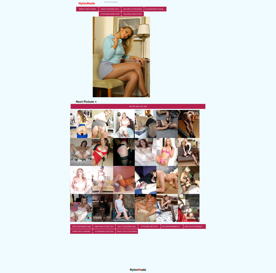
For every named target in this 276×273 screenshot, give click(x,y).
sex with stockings (132, 9)
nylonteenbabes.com (172, 226)
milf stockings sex (127, 226)
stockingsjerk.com (110, 14)
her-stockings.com (81, 226)
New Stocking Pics (110, 9)
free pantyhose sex (104, 226)
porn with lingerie (81, 231)
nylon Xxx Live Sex (138, 106)
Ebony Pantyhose (87, 9)
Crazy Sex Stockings (127, 231)
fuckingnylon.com (104, 231)
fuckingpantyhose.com (155, 9)
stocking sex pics (149, 226)
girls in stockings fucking (195, 226)
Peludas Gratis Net (132, 14)
